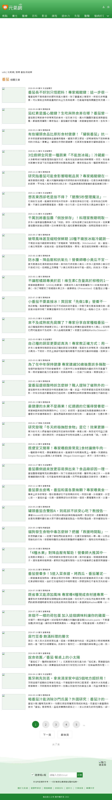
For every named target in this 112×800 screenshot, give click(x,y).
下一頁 (47, 734)
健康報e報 (40, 774)
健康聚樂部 (36, 788)
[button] (108, 15)
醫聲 (87, 16)
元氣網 (11, 72)
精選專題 (48, 788)
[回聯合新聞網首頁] (5, 7)
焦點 (5, 16)
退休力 (66, 16)
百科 (34, 16)
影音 (44, 16)
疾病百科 (59, 788)
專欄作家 (90, 788)
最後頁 (65, 734)
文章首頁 (79, 788)
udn (4, 72)
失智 (77, 16)
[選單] (108, 7)
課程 (54, 16)
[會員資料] (103, 7)
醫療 (25, 16)
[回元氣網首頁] (15, 7)
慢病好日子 (101, 16)
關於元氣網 (23, 788)
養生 (15, 16)
